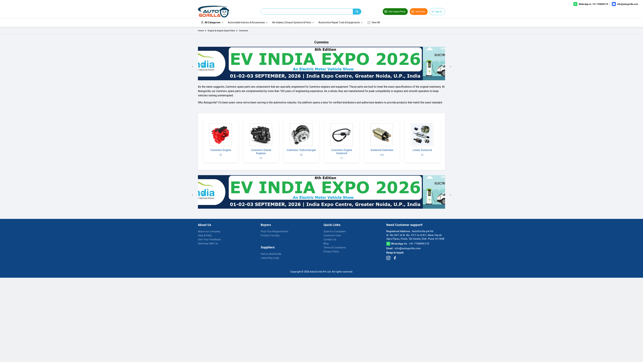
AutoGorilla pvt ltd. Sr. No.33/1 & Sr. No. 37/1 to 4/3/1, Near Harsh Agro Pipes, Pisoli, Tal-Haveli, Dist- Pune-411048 (415, 235)
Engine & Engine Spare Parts (221, 30)
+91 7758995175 (419, 243)
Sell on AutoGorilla (271, 253)
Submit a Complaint (335, 231)
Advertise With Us (208, 243)
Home (201, 30)
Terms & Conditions (335, 247)
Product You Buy (270, 235)
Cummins (243, 30)
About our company (209, 231)
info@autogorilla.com (408, 248)
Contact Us (330, 239)
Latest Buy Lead (270, 257)
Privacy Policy (331, 251)
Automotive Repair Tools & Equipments (339, 22)
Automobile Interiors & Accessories (246, 22)
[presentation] (192, 67)
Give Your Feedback (209, 239)
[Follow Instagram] (388, 258)
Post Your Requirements (274, 231)
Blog (326, 243)
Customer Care (332, 235)
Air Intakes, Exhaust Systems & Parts (291, 22)
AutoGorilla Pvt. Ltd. (320, 271)
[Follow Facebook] (395, 258)
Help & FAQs (205, 235)
